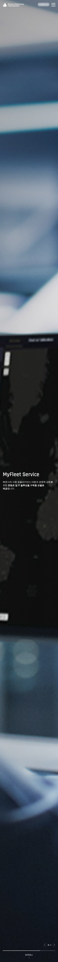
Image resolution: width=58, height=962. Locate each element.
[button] (45, 945)
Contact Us (43, 4)
